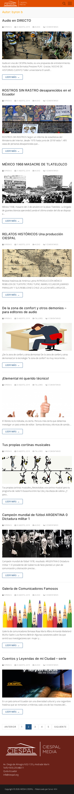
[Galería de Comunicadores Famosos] (37, 614)
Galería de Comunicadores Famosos (30, 588)
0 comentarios (51, 27)
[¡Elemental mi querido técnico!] (37, 403)
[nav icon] (70, 3)
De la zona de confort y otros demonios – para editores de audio (34, 310)
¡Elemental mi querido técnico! (25, 378)
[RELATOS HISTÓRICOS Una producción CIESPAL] (37, 263)
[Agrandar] (61, 748)
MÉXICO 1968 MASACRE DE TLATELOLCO (34, 164)
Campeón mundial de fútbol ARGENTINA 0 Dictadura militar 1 (35, 517)
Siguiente (60, 726)
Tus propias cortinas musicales (26, 445)
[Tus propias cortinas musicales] (37, 470)
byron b (8, 27)
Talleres (38, 318)
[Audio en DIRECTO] (37, 45)
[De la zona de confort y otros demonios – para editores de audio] (37, 337)
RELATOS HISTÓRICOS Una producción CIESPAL (32, 236)
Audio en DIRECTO (16, 20)
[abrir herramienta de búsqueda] (64, 3)
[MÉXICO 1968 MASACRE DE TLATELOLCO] (37, 189)
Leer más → (12, 77)
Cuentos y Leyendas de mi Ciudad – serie (34, 658)
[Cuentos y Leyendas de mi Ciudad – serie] (37, 683)
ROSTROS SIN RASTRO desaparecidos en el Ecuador (36, 92)
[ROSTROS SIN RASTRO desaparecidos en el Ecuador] (37, 119)
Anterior (10, 726)
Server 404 (52, 789)
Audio (37, 27)
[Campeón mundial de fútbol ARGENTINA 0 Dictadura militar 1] (37, 544)
